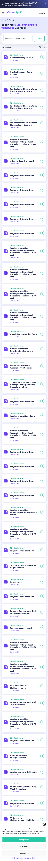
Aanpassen (24, 853)
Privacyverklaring (30, 858)
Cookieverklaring (17, 858)
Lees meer (27, 5)
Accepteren (24, 839)
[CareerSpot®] (14, 12)
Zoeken (39, 38)
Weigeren (24, 846)
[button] (44, 824)
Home (3, 20)
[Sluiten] (45, 3)
